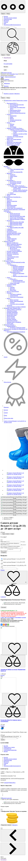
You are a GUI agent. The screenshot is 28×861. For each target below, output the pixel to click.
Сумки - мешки (11, 240)
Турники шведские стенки (14, 233)
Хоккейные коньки (12, 311)
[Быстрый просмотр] (1, 654)
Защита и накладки (12, 201)
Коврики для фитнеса (12, 242)
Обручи (9, 259)
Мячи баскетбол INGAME (17, 222)
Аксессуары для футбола (16, 217)
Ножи (8, 298)
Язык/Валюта (7, 57)
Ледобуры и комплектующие (17, 327)
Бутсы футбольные (15, 215)
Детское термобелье (18, 269)
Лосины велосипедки (15, 120)
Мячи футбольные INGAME (17, 216)
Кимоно (9, 204)
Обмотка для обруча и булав (14, 128)
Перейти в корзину (9, 93)
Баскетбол (10, 220)
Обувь (8, 122)
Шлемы (9, 202)
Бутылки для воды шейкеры (14, 251)
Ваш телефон (4, 547)
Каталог (6, 16)
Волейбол (9, 226)
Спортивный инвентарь (10, 750)
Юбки (11, 117)
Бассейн (6, 746)
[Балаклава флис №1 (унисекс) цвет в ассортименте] (8, 692)
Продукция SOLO (12, 103)
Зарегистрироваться (10, 76)
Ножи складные (14, 299)
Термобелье (13, 265)
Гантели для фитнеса (12, 252)
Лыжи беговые (11, 316)
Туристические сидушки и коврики (16, 306)
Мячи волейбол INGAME (17, 227)
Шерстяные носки (15, 272)
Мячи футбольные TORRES (17, 219)
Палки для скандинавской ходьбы (16, 262)
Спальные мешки (11, 284)
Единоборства (7, 748)
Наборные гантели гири (13, 234)
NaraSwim (12, 174)
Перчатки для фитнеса (13, 254)
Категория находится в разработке (16, 331)
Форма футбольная (15, 213)
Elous (11, 177)
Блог (5, 23)
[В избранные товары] (14, 649)
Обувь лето (13, 279)
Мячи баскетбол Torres (16, 224)
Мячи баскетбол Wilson (16, 223)
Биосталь (12, 288)
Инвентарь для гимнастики (14, 142)
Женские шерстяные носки (20, 276)
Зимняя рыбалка (11, 326)
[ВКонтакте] (1, 625)
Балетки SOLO (14, 106)
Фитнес (6, 751)
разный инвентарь (12, 238)
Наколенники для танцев (13, 143)
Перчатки (9, 199)
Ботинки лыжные (11, 319)
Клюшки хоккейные (12, 312)
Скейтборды (10, 230)
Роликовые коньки (12, 231)
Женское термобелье (18, 267)
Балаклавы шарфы (18, 270)
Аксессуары (10, 323)
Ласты (8, 195)
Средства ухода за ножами (17, 304)
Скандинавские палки (13, 256)
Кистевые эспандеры (15, 247)
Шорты (12, 118)
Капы (8, 198)
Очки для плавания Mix (16, 172)
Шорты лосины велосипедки (17, 113)
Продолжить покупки (6, 825)
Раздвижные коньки (12, 313)
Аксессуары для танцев (13, 145)
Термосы (9, 286)
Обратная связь (8, 19)
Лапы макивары (11, 206)
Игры (8, 236)
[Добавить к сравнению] (13, 661)
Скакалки (9, 255)
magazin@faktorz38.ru (9, 782)
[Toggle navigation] (13, 7)
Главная (6, 22)
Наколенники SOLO (15, 110)
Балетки (12, 124)
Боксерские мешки (12, 205)
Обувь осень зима (14, 283)
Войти (2, 76)
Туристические (14, 295)
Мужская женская (18, 280)
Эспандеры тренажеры (13, 245)
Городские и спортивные (16, 297)
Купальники (13, 115)
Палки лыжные (11, 318)
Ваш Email (3, 544)
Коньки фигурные (11, 315)
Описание (3, 607)
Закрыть (3, 13)
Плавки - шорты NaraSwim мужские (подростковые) (20, 190)
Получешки (13, 127)
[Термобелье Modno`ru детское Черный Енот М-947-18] (8, 642)
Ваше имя (3, 541)
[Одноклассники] (4, 625)
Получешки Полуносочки (17, 104)
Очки (8, 167)
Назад (8, 13)
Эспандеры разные (15, 249)
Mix (11, 179)
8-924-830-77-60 (13, 74)
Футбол (9, 212)
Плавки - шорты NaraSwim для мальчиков (20, 188)
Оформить (17, 93)
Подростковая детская (19, 281)
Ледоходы (9, 305)
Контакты (6, 20)
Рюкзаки (9, 293)
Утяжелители (10, 258)
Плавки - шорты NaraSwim (17, 186)
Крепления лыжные (12, 320)
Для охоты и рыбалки (15, 294)
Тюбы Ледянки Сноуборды (14, 309)
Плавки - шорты (11, 184)
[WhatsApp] (8, 625)
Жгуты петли (13, 248)
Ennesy (12, 192)
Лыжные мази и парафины (14, 322)
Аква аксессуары (11, 194)
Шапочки (9, 173)
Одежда (9, 114)
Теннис (9, 237)
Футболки (12, 121)
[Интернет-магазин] (6, 72)
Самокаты (9, 229)
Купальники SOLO (15, 111)
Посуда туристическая (13, 291)
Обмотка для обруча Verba (17, 129)
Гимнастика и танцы (9, 747)
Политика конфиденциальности (12, 24)
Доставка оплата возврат (10, 17)
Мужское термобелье (18, 266)
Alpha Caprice (13, 176)
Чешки (12, 125)
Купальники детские (15, 183)
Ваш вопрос (4, 551)
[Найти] (13, 34)
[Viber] (6, 625)
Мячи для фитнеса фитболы (14, 244)
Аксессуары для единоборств (14, 208)
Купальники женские (15, 181)
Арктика (12, 287)
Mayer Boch (13, 290)
